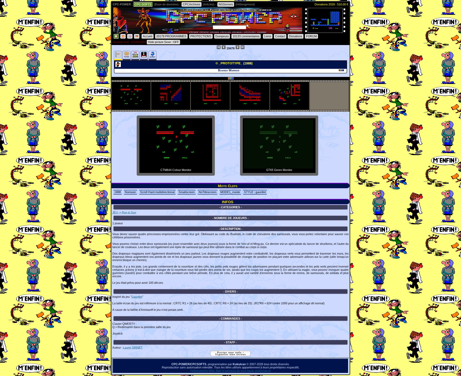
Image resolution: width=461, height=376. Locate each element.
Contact (280, 36)
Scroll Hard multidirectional (157, 192)
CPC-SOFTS (143, 4)
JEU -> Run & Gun (124, 212)
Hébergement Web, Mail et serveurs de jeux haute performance (230, 370)
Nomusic (130, 192)
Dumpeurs (222, 36)
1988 (117, 192)
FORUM (311, 36)
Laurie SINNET (133, 347)
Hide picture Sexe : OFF (163, 42)
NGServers (226, 4)
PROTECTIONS (200, 36)
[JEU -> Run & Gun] (118, 66)
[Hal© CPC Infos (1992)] (325, 31)
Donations (295, 36)
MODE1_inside (230, 192)
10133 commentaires (246, 36)
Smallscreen (187, 192)
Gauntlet (136, 296)
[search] (248, 26)
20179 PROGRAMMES (171, 36)
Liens (267, 36)
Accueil (147, 36)
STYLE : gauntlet (255, 192)
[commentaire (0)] (152, 55)
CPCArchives (191, 4)
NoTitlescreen (207, 192)
